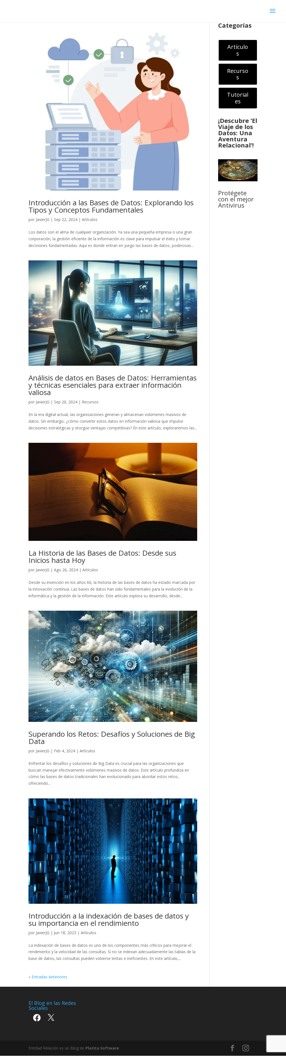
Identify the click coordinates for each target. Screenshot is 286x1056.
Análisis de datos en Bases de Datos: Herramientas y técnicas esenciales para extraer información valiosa (112, 385)
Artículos (89, 219)
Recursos (90, 402)
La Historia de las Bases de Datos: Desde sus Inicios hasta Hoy (102, 556)
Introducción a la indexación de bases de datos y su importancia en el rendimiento (108, 919)
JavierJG (42, 219)
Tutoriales (237, 98)
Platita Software (102, 1048)
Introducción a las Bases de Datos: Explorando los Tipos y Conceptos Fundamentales (111, 206)
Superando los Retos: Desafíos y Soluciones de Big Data (111, 737)
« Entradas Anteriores (47, 976)
